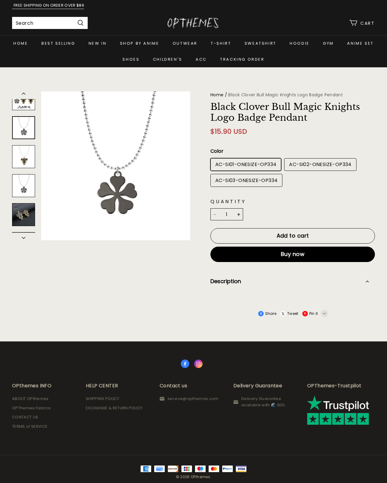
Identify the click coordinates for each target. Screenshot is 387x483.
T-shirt (221, 43)
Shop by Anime (139, 43)
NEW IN (98, 43)
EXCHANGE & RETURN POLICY (114, 408)
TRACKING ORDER (242, 59)
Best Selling (58, 43)
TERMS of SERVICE (29, 426)
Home (20, 43)
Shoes (130, 59)
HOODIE (300, 43)
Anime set (360, 43)
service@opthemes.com (193, 398)
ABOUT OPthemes (30, 398)
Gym (328, 43)
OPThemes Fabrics (31, 408)
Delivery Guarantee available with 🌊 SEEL (263, 402)
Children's (167, 59)
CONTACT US (25, 417)
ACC (201, 59)
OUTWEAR (185, 43)
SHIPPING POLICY (102, 398)
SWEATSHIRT (260, 43)
